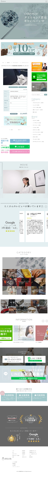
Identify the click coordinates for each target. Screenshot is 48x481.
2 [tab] (23, 37)
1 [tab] (21, 37)
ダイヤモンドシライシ (13, 87)
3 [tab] (24, 37)
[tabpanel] (24, 19)
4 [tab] (26, 37)
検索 (45, 94)
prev (12, 129)
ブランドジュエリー (22, 87)
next (19, 129)
